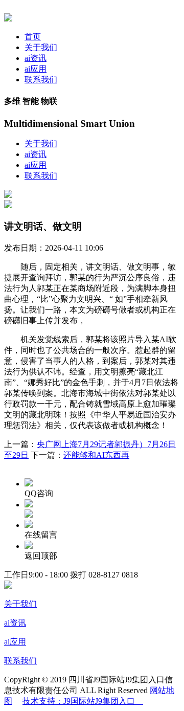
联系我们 (41, 79)
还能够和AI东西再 (96, 455)
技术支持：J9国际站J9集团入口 (82, 701)
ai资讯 (36, 58)
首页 (33, 36)
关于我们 (41, 47)
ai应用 (36, 68)
